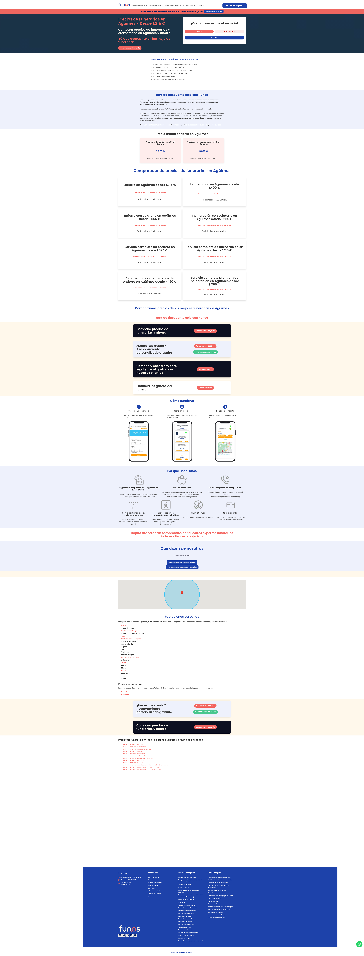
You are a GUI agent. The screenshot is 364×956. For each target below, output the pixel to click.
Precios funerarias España (186, 924)
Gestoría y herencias (172, 5)
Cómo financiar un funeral (216, 893)
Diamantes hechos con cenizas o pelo (190, 941)
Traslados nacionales (185, 930)
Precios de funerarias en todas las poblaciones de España (142, 769)
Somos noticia (153, 885)
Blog (149, 896)
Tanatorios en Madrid (185, 922)
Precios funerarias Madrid (186, 905)
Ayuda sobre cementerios (216, 915)
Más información (205, 369)
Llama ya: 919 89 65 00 (214, 11)
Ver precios (214, 37)
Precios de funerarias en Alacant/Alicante (136, 756)
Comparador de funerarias (187, 877)
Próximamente (229, 31)
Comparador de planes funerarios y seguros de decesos (190, 881)
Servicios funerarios (138, 5)
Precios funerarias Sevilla (186, 913)
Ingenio (123, 625)
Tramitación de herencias (186, 900)
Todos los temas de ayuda (216, 918)
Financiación (182, 902)
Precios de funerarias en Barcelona (134, 747)
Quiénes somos (153, 880)
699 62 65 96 (128, 880)
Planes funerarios (183, 887)
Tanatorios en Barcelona (186, 919)
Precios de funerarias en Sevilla (133, 751)
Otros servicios (188, 5)
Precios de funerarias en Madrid (133, 744)
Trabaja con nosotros (155, 883)
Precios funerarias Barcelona (187, 908)
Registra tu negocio (154, 894)
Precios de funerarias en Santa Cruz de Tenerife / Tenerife (142, 767)
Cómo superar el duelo (215, 912)
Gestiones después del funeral (218, 883)
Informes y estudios (154, 891)
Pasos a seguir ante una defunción (219, 877)
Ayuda (200, 5)
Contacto (151, 888)
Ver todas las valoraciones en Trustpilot (182, 567)
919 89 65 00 (127, 877)
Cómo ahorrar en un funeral (217, 890)
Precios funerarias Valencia (187, 911)
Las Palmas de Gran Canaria (130, 657)
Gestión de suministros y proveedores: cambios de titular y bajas (190, 896)
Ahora (199, 31)
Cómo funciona (153, 877)
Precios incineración (184, 927)
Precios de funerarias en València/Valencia (137, 749)
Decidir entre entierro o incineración (220, 880)
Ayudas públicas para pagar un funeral (220, 896)
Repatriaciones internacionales (188, 933)
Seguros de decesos (184, 885)
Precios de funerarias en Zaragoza (134, 754)
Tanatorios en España (185, 916)
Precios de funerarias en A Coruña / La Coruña (138, 758)
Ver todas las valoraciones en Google (182, 562)
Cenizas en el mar (184, 938)
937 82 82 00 (137, 877)
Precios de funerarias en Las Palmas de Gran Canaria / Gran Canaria (145, 765)
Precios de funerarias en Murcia (133, 763)
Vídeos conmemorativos (186, 935)
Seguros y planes (155, 5)
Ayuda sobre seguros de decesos (219, 909)
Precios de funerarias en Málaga (133, 760)
